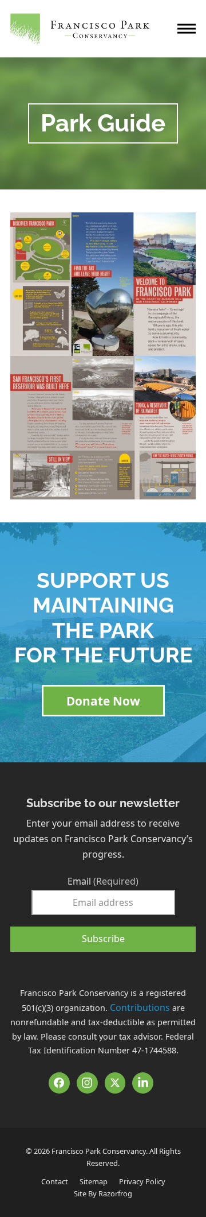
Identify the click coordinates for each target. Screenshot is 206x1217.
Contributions (140, 1007)
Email (103, 881)
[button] (186, 29)
